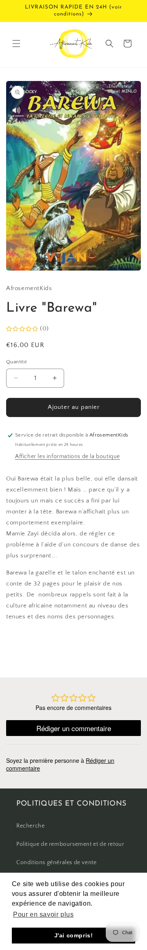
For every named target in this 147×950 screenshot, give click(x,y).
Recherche (30, 826)
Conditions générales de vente (56, 862)
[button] (16, 43)
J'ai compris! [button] (73, 935)
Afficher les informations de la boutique (67, 456)
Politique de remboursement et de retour (70, 844)
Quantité (16, 362)
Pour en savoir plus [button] (43, 914)
